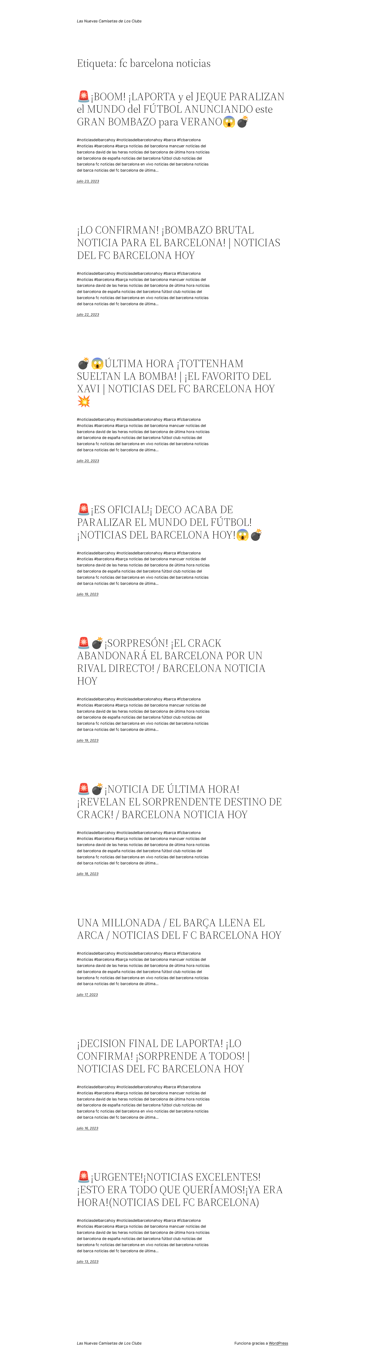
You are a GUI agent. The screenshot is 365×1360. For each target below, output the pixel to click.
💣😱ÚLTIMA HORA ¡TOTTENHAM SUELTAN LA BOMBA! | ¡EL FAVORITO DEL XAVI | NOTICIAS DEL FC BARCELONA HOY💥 (176, 382)
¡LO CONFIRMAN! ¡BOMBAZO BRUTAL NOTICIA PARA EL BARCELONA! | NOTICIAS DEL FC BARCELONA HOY (178, 242)
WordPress (278, 1343)
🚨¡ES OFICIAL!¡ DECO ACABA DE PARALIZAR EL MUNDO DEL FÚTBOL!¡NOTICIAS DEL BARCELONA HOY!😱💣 (170, 522)
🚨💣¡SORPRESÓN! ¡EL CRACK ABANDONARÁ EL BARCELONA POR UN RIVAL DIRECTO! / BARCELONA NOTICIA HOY (171, 662)
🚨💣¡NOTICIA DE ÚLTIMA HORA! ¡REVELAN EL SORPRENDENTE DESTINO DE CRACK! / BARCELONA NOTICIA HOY (179, 801)
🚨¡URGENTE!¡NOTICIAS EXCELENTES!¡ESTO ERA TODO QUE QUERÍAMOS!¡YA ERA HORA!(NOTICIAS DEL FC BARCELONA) (180, 1189)
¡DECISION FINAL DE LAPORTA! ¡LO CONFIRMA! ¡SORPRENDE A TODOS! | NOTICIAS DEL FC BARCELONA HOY (163, 1056)
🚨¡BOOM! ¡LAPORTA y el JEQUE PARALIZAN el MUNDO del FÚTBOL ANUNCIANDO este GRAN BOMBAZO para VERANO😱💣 (181, 109)
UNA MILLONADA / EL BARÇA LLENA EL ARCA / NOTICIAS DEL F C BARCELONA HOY (179, 929)
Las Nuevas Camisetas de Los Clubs (109, 21)
